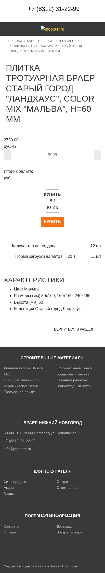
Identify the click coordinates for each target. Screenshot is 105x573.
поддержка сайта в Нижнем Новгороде (50, 566)
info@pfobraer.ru (17, 449)
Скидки (10, 493)
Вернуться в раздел (73, 329)
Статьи (62, 482)
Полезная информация (52, 516)
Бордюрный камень (73, 374)
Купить (52, 222)
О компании (67, 487)
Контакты (11, 526)
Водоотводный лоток (74, 386)
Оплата (10, 532)
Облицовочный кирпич (22, 380)
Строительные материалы (53, 358)
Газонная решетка (72, 380)
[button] (10, 29)
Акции (9, 487)
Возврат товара (69, 532)
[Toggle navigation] (95, 29)
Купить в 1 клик (52, 201)
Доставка (64, 526)
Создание (11, 566)
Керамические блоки (21, 386)
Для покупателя (53, 471)
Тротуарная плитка (20, 392)
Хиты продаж (15, 482)
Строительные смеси (74, 368)
